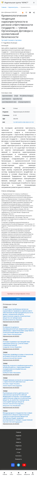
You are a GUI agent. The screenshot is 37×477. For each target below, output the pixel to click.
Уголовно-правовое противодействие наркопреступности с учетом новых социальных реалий (16, 343)
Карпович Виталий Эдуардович (13, 422)
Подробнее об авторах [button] (10, 43)
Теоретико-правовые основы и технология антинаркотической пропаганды (18, 355)
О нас (18, 452)
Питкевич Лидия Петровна (11, 384)
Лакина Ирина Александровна (12, 385)
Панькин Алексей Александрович (13, 403)
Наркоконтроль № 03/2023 (16, 7)
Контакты (18, 456)
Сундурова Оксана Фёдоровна (12, 347)
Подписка (18, 446)
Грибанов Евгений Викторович (12, 358)
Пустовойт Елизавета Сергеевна (11, 40)
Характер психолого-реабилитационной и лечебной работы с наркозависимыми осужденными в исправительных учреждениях (18, 368)
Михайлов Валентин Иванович (12, 320)
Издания (18, 435)
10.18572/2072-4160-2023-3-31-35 (23, 122)
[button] (22, 12)
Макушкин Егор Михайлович (12, 405)
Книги (18, 439)
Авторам (18, 449)
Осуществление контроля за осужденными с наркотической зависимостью (18, 381)
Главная (3, 7)
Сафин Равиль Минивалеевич (12, 334)
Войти (18, 299)
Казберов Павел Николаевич (12, 372)
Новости (18, 442)
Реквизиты (18, 459)
